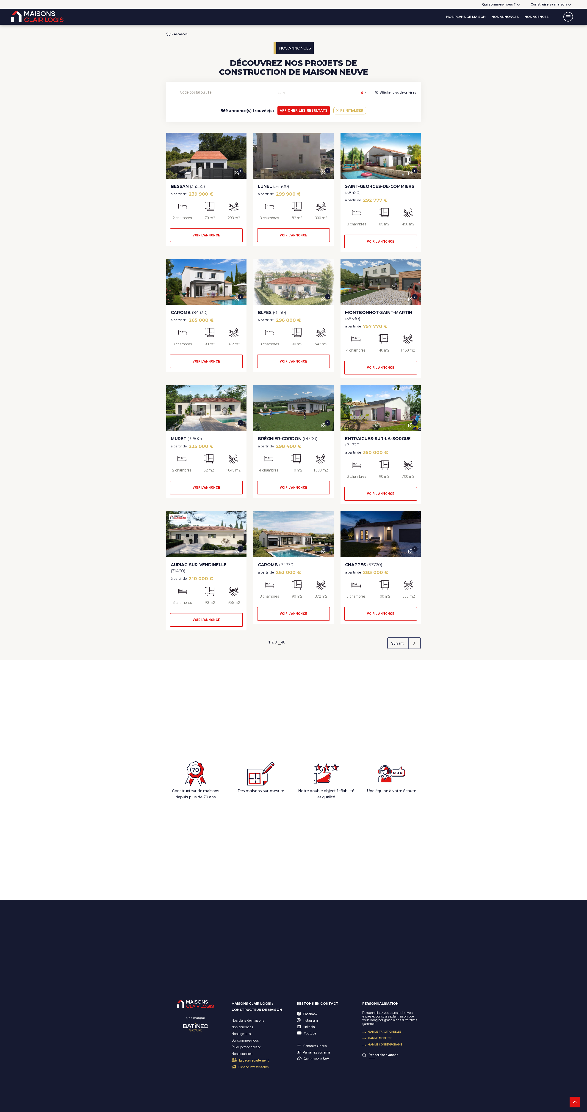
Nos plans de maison (466, 17)
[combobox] (225, 92)
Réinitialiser (351, 111)
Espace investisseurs (253, 1067)
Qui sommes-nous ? (499, 4)
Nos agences (536, 17)
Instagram (310, 1020)
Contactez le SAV (316, 1059)
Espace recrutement (254, 1060)
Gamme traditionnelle (384, 1031)
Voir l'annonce (206, 235)
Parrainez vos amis (317, 1052)
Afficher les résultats (304, 110)
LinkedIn (309, 1027)
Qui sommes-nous (245, 1040)
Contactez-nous (315, 1046)
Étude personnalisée (246, 1047)
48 (283, 642)
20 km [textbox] (320, 92)
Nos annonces (505, 17)
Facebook (310, 1014)
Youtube (310, 1033)
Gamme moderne (380, 1038)
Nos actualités (242, 1054)
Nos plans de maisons (248, 1020)
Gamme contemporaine (385, 1044)
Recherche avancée (383, 1055)
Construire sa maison (549, 4)
